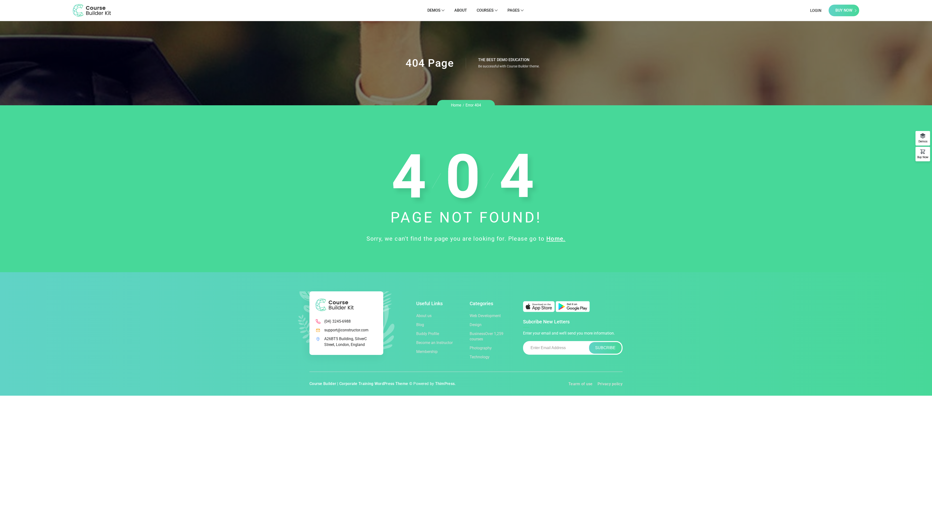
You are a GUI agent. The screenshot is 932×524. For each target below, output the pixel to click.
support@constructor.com (346, 330)
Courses (485, 10)
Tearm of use (580, 384)
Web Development (485, 315)
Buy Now (843, 10)
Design (476, 324)
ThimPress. (445, 383)
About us (424, 315)
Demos (434, 10)
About (460, 10)
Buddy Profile (427, 333)
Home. (556, 238)
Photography (481, 348)
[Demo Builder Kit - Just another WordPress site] (92, 10)
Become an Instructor (434, 342)
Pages (514, 10)
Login (815, 10)
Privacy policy (610, 384)
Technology (480, 357)
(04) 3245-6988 (337, 321)
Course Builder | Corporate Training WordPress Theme (358, 383)
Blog (420, 324)
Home (456, 105)
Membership (427, 351)
